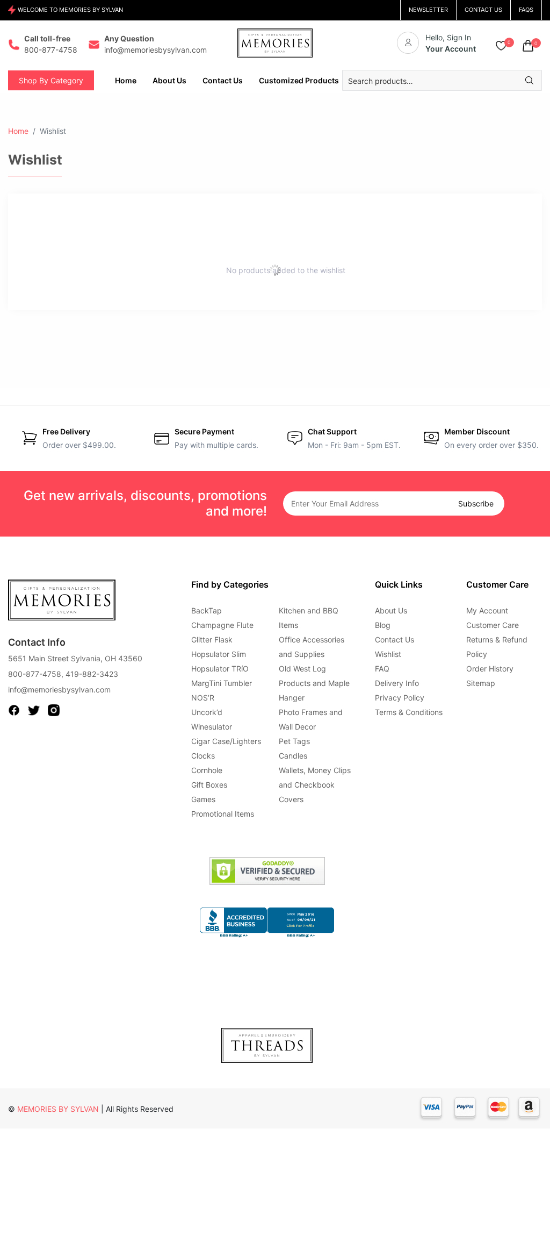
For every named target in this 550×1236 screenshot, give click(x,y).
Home (18, 130)
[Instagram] (54, 709)
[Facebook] (14, 709)
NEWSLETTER (428, 9)
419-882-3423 (92, 673)
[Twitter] (34, 709)
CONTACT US (483, 9)
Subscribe (476, 503)
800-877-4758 (34, 673)
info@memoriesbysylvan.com (59, 689)
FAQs (526, 9)
